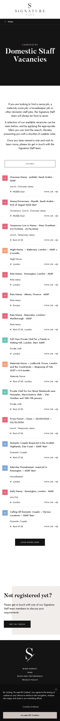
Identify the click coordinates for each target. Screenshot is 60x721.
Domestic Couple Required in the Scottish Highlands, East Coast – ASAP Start (32, 444)
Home (10, 22)
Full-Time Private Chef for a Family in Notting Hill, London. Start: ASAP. (29, 340)
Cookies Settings (31, 706)
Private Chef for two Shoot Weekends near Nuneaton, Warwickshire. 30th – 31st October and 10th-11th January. (33, 394)
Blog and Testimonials (29, 676)
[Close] (56, 689)
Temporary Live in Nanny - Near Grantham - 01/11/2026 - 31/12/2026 (33, 227)
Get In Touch (17, 624)
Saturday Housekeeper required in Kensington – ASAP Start (28, 468)
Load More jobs (30, 542)
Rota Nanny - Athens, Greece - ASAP (29, 294)
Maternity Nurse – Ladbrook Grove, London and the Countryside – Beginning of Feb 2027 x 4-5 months (33, 367)
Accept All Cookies (30, 715)
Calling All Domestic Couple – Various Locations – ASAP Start (30, 513)
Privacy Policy (30, 680)
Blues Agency (30, 668)
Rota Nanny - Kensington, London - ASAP (31, 273)
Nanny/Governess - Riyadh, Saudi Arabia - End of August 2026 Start (32, 203)
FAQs (30, 672)
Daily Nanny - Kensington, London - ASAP (32, 491)
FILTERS (30, 164)
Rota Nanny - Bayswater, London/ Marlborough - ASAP (27, 316)
